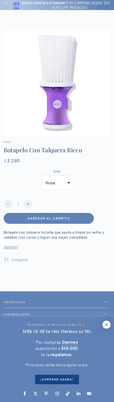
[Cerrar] (106, 324)
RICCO (8, 142)
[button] (58, 182)
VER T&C (10, 5)
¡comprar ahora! (57, 379)
